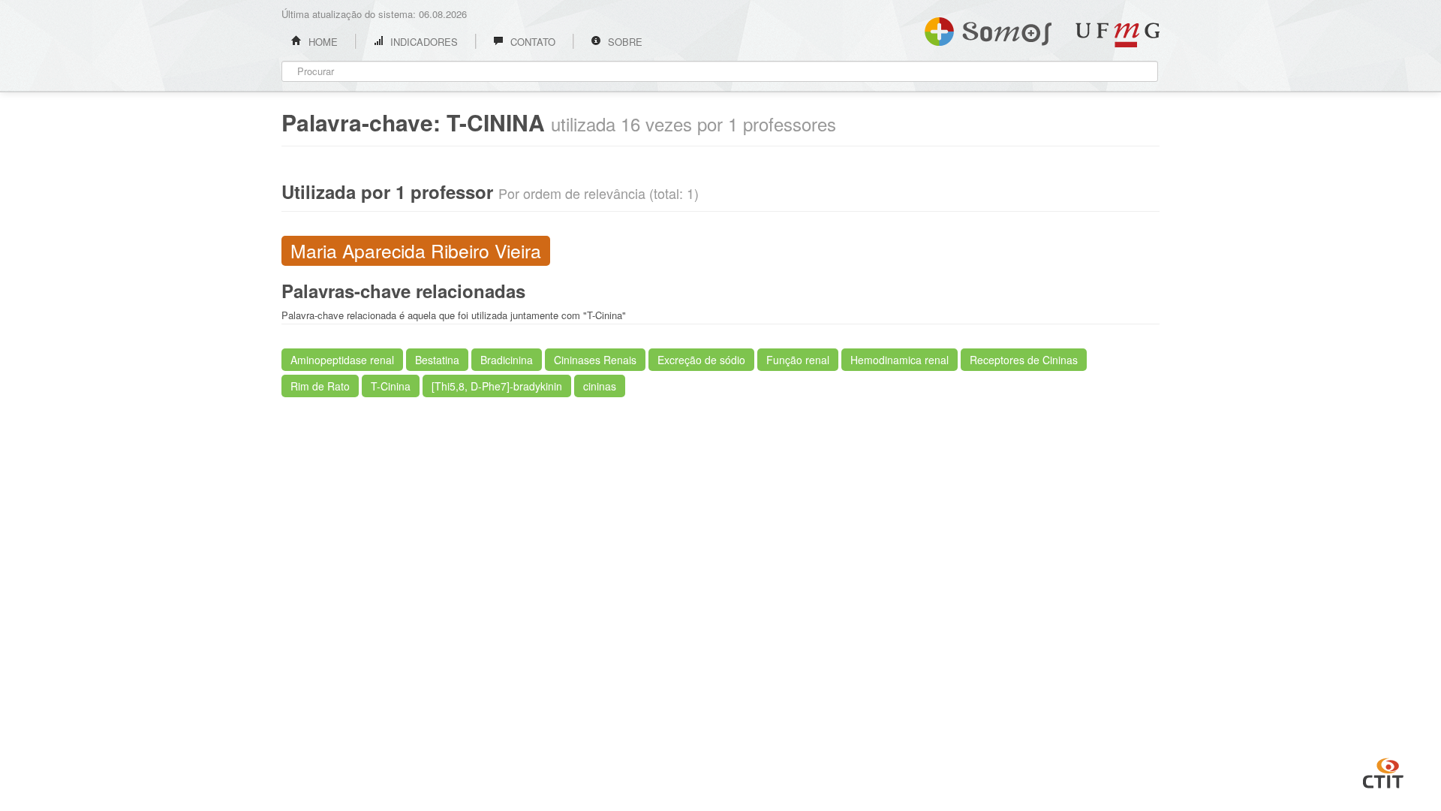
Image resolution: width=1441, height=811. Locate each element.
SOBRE (623, 42)
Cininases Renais (595, 359)
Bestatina (437, 359)
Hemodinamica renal (899, 359)
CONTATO (531, 42)
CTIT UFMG (1383, 771)
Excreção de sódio (701, 359)
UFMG (1117, 35)
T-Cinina (391, 385)
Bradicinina (506, 359)
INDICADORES (422, 42)
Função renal (797, 359)
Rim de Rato (320, 385)
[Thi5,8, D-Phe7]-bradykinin (497, 385)
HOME (321, 42)
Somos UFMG (988, 29)
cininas (599, 385)
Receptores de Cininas (1024, 359)
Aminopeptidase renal (342, 359)
